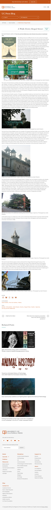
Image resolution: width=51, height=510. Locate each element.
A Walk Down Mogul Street (24, 22)
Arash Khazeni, (16, 307)
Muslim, (33, 307)
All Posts (4, 22)
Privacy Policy (44, 506)
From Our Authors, (13, 302)
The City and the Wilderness (8, 308)
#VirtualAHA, (9, 307)
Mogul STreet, (27, 307)
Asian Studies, (5, 302)
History (19, 302)
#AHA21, (4, 307)
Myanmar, (37, 307)
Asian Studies (12, 22)
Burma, (22, 307)
